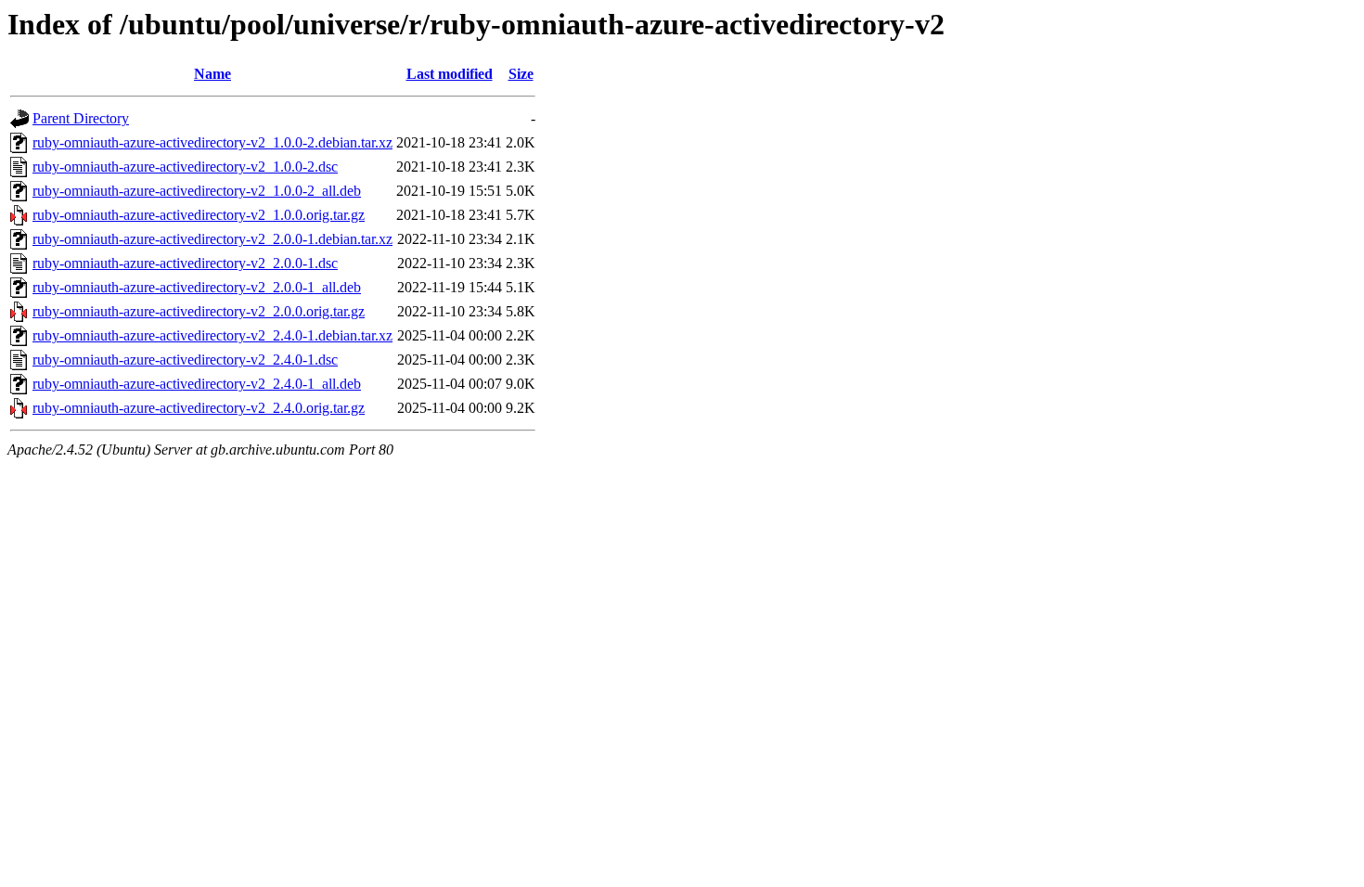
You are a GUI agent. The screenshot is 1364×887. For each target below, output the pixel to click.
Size (521, 74)
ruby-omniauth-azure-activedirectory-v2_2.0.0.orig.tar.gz (198, 311)
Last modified (449, 74)
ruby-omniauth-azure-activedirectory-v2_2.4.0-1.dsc (185, 359)
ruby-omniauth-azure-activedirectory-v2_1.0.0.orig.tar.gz (198, 215)
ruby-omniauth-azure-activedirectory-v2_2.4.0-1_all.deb (196, 384)
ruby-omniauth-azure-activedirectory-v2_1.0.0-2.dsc (185, 166)
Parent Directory (80, 118)
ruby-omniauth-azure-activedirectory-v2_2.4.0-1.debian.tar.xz (212, 335)
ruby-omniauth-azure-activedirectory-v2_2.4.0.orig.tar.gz (198, 408)
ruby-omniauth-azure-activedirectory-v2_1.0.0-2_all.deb (196, 191)
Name (212, 74)
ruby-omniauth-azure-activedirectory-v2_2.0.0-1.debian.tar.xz (212, 239)
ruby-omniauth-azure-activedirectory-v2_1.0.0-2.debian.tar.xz (212, 142)
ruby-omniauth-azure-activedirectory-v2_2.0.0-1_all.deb (196, 287)
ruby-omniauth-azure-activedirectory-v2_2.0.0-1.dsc (185, 263)
